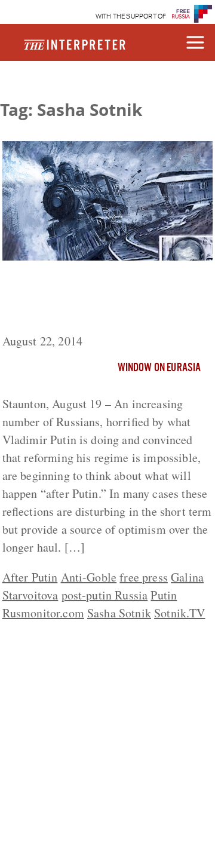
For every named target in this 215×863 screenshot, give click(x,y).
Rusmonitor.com (43, 613)
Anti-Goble (89, 577)
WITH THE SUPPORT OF (131, 16)
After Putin (30, 577)
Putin (163, 595)
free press (143, 577)
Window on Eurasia (159, 368)
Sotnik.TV (179, 613)
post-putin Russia (105, 595)
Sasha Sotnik (119, 613)
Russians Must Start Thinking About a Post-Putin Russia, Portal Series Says (106, 299)
